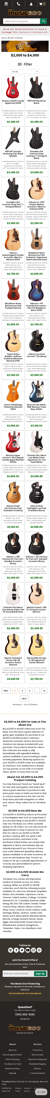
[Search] (43, 21)
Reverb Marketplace (10, 950)
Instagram (33, 950)
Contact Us (37, 1050)
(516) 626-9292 (25, 1014)
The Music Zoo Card (12, 1064)
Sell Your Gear (37, 1055)
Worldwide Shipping (37, 1064)
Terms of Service (27, 1089)
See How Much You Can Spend (25, 993)
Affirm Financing (12, 1059)
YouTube (27, 950)
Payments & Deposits (37, 1059)
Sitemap (12, 1073)
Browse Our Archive (25, 1033)
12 (44, 690)
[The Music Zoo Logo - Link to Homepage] (25, 12)
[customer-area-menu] (31, 4)
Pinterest (39, 950)
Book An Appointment (12, 1055)
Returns (37, 1068)
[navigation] (6, 4)
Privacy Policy (18, 1089)
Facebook (16, 950)
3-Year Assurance (37, 1073)
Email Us (25, 1018)
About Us (12, 1050)
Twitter (21, 950)
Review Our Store (12, 1068)
